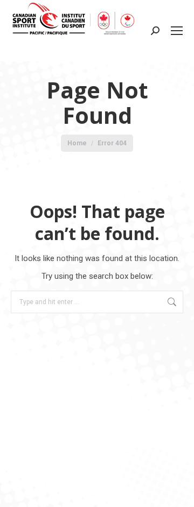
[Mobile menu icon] (176, 30)
